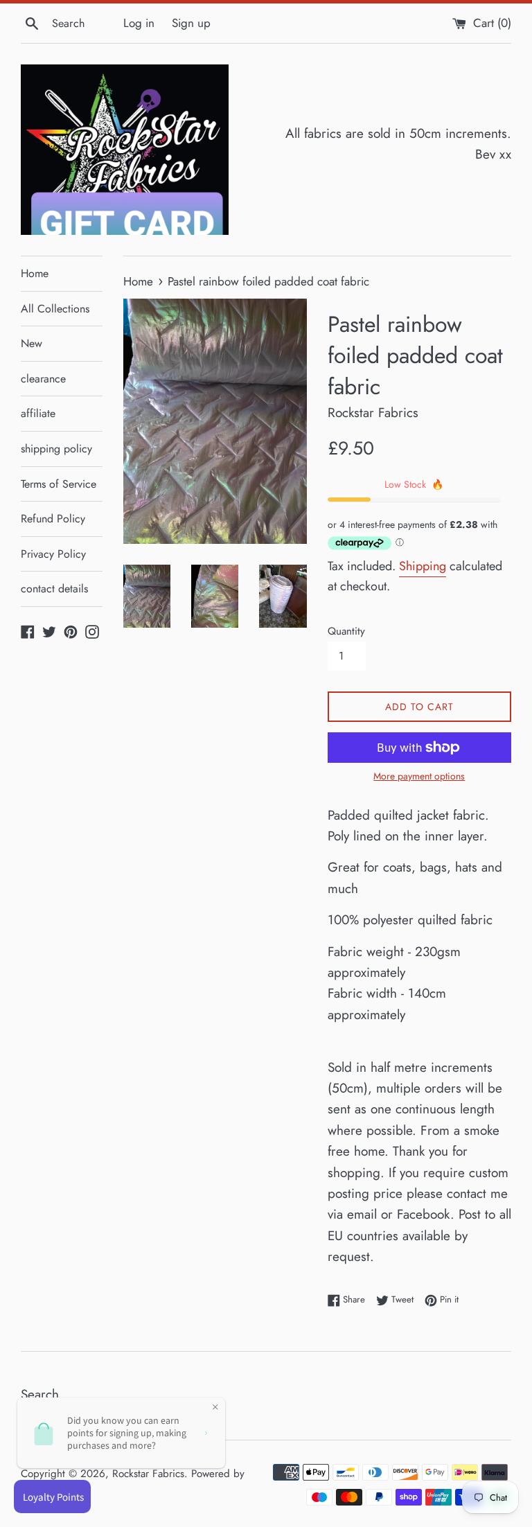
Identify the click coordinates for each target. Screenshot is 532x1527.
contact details (54, 589)
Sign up (191, 23)
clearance (43, 379)
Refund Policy (53, 519)
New (31, 343)
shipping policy (56, 449)
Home (34, 273)
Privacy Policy (53, 554)
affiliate (38, 413)
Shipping (422, 566)
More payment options (419, 776)
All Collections (55, 309)
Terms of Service (58, 484)
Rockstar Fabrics (148, 1473)
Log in (138, 23)
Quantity (346, 631)
